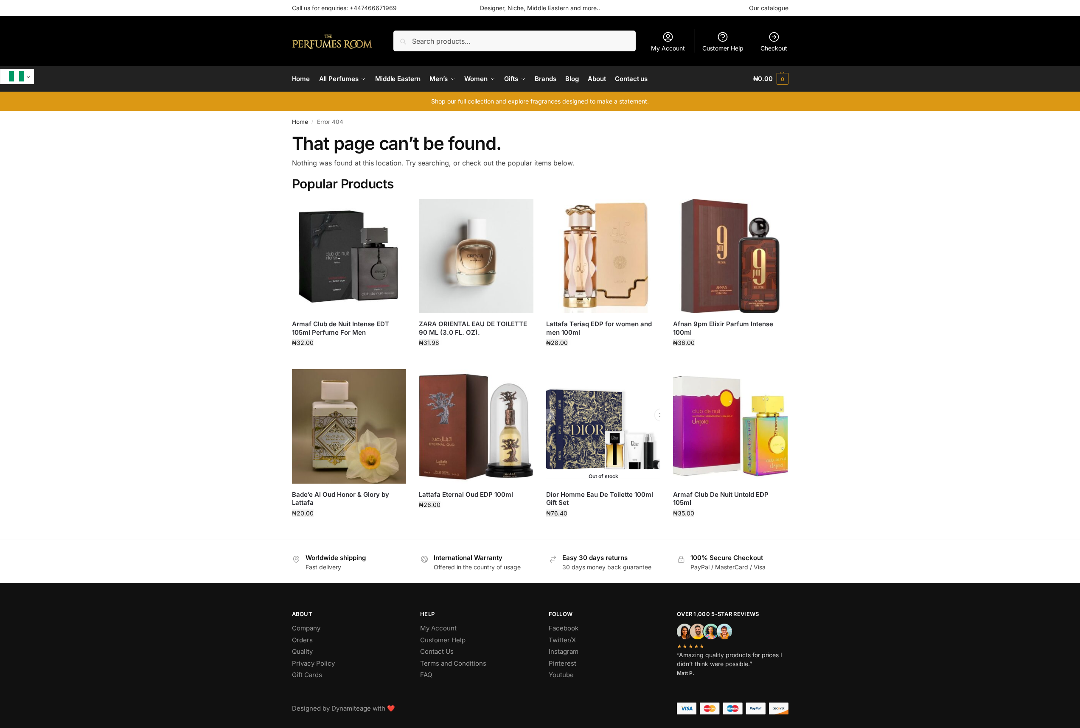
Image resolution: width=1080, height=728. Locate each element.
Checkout (773, 48)
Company (306, 628)
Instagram (563, 651)
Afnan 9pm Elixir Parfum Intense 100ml (723, 328)
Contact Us (437, 651)
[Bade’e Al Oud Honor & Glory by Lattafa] (349, 426)
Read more (603, 531)
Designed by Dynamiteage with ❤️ (343, 708)
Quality (302, 651)
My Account (668, 48)
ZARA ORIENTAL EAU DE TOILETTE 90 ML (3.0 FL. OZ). (473, 328)
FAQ (426, 675)
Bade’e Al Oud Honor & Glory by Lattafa (340, 498)
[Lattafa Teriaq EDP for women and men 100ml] (603, 256)
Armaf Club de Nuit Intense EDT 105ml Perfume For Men (340, 328)
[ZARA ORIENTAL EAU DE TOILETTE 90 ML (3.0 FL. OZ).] (476, 256)
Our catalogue (768, 7)
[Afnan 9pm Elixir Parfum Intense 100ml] (730, 256)
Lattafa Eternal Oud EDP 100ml (466, 494)
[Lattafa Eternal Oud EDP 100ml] (476, 426)
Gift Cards (307, 675)
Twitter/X (562, 640)
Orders (302, 640)
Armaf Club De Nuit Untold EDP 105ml (721, 498)
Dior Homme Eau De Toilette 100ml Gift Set (599, 498)
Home (300, 121)
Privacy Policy (313, 663)
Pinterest (562, 663)
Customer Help (722, 48)
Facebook (563, 628)
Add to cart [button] (349, 360)
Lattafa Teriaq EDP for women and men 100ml (599, 328)
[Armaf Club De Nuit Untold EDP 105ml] (730, 426)
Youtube (561, 675)
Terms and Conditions (453, 663)
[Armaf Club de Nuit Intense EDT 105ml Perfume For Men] (349, 256)
